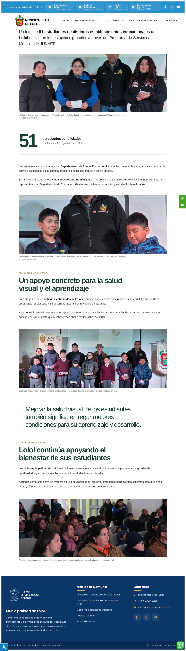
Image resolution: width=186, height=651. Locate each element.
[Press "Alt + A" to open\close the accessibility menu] (4, 647)
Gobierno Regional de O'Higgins (94, 609)
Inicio (65, 20)
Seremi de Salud (86, 621)
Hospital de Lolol (86, 615)
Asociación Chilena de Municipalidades (98, 594)
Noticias (171, 20)
